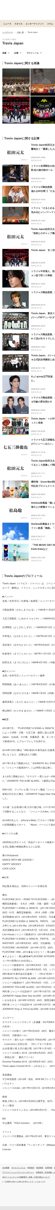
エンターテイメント (35, 23)
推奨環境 (39, 1167)
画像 (4, 53)
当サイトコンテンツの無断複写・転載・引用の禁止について (26, 1177)
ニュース (7, 23)
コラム (50, 23)
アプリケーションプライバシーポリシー (18, 1172)
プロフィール (32, 53)
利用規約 (30, 1167)
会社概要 (5, 1167)
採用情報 (48, 1167)
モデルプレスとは (18, 1167)
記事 (16, 53)
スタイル (18, 23)
